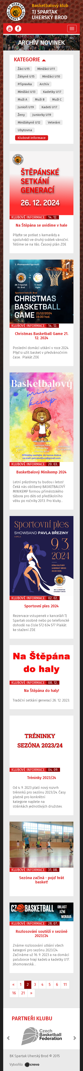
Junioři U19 (26, 107)
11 (65, 984)
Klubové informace (32, 138)
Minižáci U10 (51, 76)
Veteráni (54, 122)
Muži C (57, 99)
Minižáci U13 (26, 92)
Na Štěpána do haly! (41, 690)
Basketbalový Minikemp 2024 (41, 472)
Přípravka (25, 84)
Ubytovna (25, 130)
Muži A (22, 99)
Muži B (39, 99)
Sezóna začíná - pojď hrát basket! (41, 879)
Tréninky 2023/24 (41, 777)
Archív (44, 84)
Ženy (21, 115)
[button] (8, 1035)
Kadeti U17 (49, 107)
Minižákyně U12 (29, 122)
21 (23, 993)
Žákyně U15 (26, 76)
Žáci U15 (24, 69)
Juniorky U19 (41, 115)
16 (14, 993)
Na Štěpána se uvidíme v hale (41, 225)
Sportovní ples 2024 (41, 606)
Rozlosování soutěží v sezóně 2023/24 (41, 933)
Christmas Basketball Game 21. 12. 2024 (41, 335)
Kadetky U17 (52, 92)
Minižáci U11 (46, 69)
